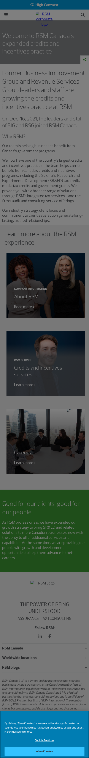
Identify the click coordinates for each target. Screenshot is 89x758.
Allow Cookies (44, 751)
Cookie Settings (44, 740)
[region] (44, 734)
